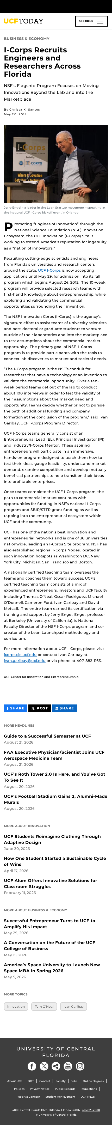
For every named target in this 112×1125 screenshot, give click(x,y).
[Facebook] (32, 1066)
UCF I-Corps (49, 270)
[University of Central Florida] (39, 6)
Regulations (89, 1089)
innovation (16, 1006)
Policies (19, 1089)
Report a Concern (28, 1096)
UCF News (88, 1096)
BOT (31, 1081)
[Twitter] (44, 1066)
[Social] (56, 1066)
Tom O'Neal (44, 1006)
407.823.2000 (91, 1110)
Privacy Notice (39, 1089)
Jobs (74, 1081)
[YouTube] (68, 1066)
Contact (44, 1081)
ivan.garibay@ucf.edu (25, 660)
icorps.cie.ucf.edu (20, 654)
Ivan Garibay (74, 1006)
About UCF (14, 1081)
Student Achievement (60, 1096)
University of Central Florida (56, 1052)
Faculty (60, 1081)
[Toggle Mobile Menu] (107, 6)
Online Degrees (93, 1081)
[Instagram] (80, 1066)
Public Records (65, 1089)
